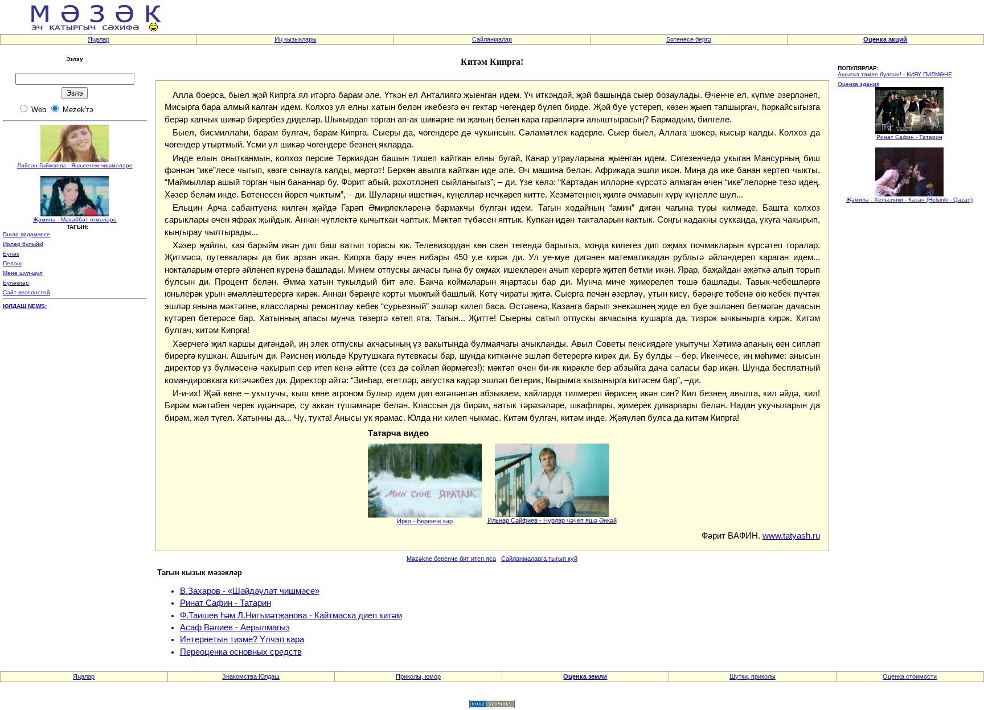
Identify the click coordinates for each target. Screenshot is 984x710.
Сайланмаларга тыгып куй (539, 558)
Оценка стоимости (910, 676)
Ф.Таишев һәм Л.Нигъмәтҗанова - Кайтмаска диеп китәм (291, 615)
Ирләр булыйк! (23, 244)
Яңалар (98, 39)
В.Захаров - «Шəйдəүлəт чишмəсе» (249, 591)
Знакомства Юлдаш (251, 676)
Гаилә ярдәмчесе (26, 234)
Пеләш (12, 263)
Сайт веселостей (26, 292)
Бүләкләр (16, 283)
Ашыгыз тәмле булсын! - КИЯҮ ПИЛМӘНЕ (895, 74)
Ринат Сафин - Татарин (225, 603)
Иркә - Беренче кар (425, 521)
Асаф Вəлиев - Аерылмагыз (235, 627)
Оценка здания (858, 84)
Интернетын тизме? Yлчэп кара (242, 639)
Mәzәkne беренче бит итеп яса (451, 558)
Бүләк (11, 254)
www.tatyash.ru (791, 535)
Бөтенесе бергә (688, 39)
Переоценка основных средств (241, 651)
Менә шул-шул (23, 273)
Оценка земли (585, 676)
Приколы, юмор (418, 676)
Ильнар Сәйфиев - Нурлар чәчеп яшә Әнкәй (552, 520)
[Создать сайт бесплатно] (492, 705)
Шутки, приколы (752, 676)
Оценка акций (885, 39)
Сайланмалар (492, 39)
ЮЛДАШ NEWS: (25, 306)
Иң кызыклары (295, 39)
